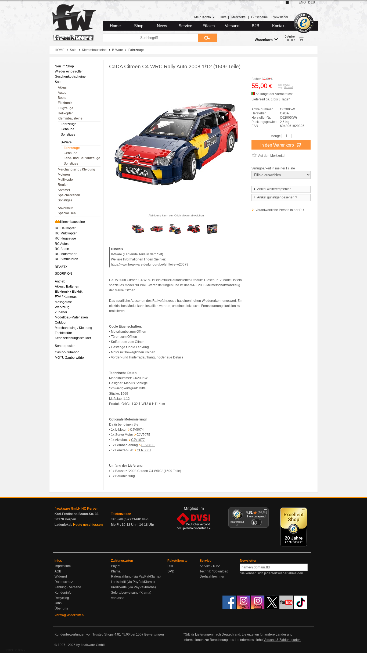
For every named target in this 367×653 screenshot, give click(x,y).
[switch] (256, 522)
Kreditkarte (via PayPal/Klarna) (133, 587)
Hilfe (223, 17)
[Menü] (265, 510)
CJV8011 (148, 445)
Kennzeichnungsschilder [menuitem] (73, 338)
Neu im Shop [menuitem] (64, 66)
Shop (138, 26)
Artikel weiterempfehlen (274, 189)
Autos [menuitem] (62, 93)
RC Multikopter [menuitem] (66, 233)
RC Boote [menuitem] (62, 249)
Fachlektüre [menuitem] (63, 333)
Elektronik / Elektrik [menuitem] (68, 291)
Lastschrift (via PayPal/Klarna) (133, 582)
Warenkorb (264, 40)
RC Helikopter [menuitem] (65, 228)
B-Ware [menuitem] (66, 142)
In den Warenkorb (277, 145)
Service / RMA (210, 566)
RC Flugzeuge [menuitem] (65, 238)
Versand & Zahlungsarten (282, 640)
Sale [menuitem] (58, 82)
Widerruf (61, 576)
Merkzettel (238, 17)
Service (185, 26)
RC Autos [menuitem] (62, 244)
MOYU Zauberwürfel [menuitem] (70, 358)
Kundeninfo (63, 592)
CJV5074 (137, 429)
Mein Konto (202, 17)
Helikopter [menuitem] (65, 113)
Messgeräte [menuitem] (63, 302)
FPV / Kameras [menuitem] (66, 297)
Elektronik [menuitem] (65, 103)
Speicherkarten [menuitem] (69, 195)
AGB (58, 571)
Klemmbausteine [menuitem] (70, 118)
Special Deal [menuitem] (67, 213)
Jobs (58, 603)
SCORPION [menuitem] (63, 273)
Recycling (62, 598)
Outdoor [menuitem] (61, 322)
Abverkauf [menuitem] (65, 208)
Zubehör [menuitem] (61, 312)
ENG (302, 2)
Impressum (63, 566)
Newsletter (280, 17)
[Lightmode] (281, 2)
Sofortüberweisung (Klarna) (131, 592)
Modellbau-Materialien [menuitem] (71, 317)
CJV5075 (143, 435)
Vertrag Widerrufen (69, 615)
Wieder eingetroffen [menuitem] (69, 71)
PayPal (116, 566)
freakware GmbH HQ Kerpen (76, 508)
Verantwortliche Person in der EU (280, 210)
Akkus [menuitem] (62, 87)
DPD (170, 571)
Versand (232, 26)
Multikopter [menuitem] (66, 180)
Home (115, 26)
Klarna (116, 571)
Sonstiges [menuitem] (68, 134)
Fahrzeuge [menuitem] (69, 124)
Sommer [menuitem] (64, 190)
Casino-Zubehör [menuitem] (67, 352)
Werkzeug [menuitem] (62, 307)
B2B (255, 26)
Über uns (61, 608)
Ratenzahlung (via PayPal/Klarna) (136, 576)
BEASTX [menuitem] (61, 267)
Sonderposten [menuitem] (65, 346)
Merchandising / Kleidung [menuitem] (76, 169)
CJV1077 (138, 440)
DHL (170, 566)
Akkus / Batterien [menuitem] (67, 286)
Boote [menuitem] (62, 98)
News (162, 26)
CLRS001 (144, 450)
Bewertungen (154, 634)
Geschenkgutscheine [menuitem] (70, 76)
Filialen (209, 26)
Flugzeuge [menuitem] (65, 108)
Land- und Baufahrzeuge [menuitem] (82, 158)
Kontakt (279, 26)
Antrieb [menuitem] (60, 281)
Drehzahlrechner (212, 576)
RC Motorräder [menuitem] (66, 254)
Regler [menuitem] (63, 185)
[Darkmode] (287, 2)
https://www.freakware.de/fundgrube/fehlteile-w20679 (149, 264)
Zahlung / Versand (68, 587)
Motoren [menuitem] (64, 174)
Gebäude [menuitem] (67, 129)
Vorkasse (117, 598)
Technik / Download (214, 571)
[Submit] (207, 38)
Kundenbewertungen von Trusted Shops (84, 634)
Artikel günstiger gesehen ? (277, 197)
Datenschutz (64, 582)
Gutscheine (259, 17)
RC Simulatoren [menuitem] (66, 259)
